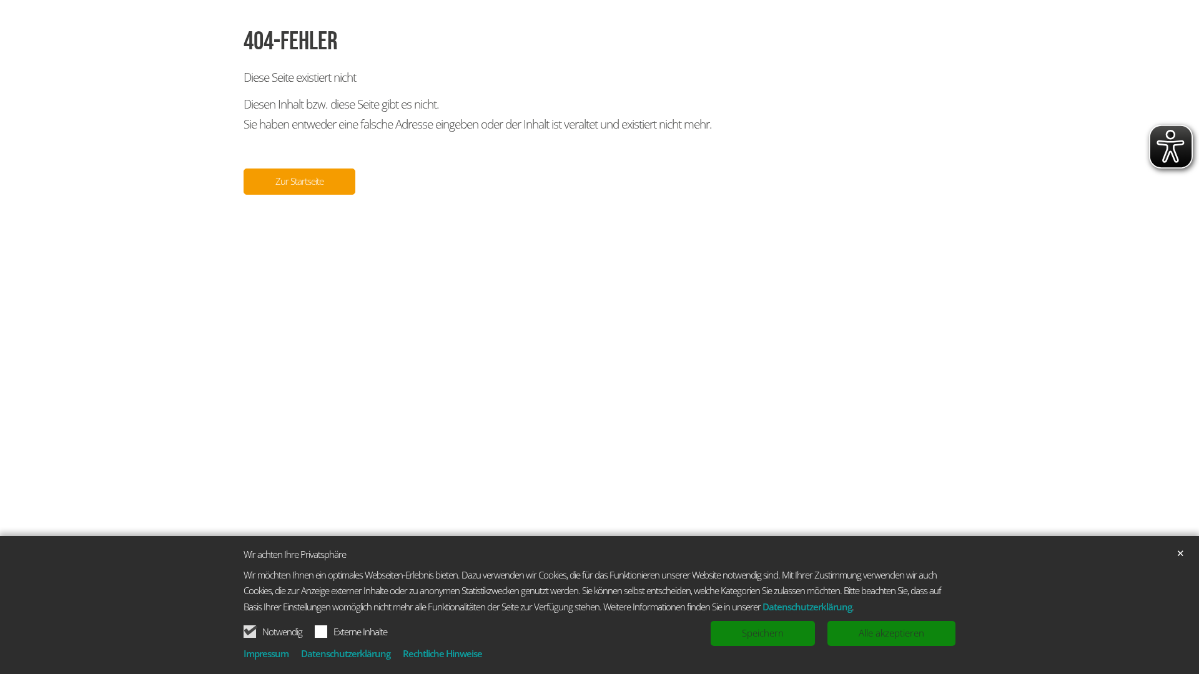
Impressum (266, 653)
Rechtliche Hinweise (442, 653)
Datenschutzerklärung (807, 606)
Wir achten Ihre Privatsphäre (295, 554)
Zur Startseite (299, 181)
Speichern (763, 633)
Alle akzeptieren (891, 633)
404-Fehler (291, 41)
